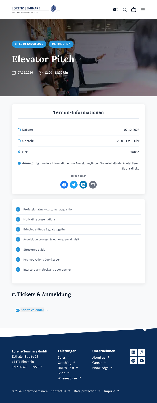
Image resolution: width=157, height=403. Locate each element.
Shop (61, 373)
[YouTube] (141, 360)
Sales (62, 357)
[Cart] (133, 9)
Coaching (64, 362)
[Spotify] (133, 360)
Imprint (109, 391)
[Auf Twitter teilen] (74, 185)
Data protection (85, 391)
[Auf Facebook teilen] (64, 185)
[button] (115, 9)
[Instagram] (141, 352)
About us (98, 357)
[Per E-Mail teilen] (93, 185)
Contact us (58, 391)
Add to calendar (32, 310)
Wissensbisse (67, 378)
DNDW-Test (66, 368)
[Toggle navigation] (143, 9)
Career (97, 362)
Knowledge (100, 368)
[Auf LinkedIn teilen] (83, 185)
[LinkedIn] (133, 352)
